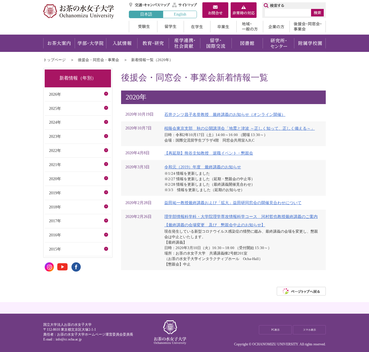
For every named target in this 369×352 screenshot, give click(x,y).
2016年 (55, 235)
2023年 (55, 136)
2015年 (55, 249)
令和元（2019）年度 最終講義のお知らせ (202, 167)
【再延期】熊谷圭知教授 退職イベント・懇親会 (208, 153)
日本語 (146, 14)
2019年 (55, 193)
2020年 (55, 178)
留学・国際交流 (215, 43)
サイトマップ (185, 4)
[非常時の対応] (244, 10)
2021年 (55, 164)
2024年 (55, 122)
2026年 (55, 94)
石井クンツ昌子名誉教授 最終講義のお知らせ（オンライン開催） (224, 114)
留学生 (170, 26)
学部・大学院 (90, 43)
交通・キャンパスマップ (150, 4)
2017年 (55, 221)
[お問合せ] (215, 10)
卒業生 (223, 26)
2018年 (55, 207)
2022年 (55, 150)
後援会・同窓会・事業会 (307, 26)
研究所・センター (278, 43)
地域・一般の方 (249, 26)
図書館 (247, 43)
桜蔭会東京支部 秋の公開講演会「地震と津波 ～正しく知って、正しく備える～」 (239, 128)
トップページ (54, 60)
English (180, 14)
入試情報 (121, 43)
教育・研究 (153, 43)
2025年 (55, 108)
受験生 (143, 26)
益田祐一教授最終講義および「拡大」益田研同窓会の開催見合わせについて (233, 202)
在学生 (197, 26)
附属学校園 (310, 43)
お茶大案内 (59, 43)
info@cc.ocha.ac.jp (69, 339)
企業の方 (276, 26)
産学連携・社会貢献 (184, 43)
